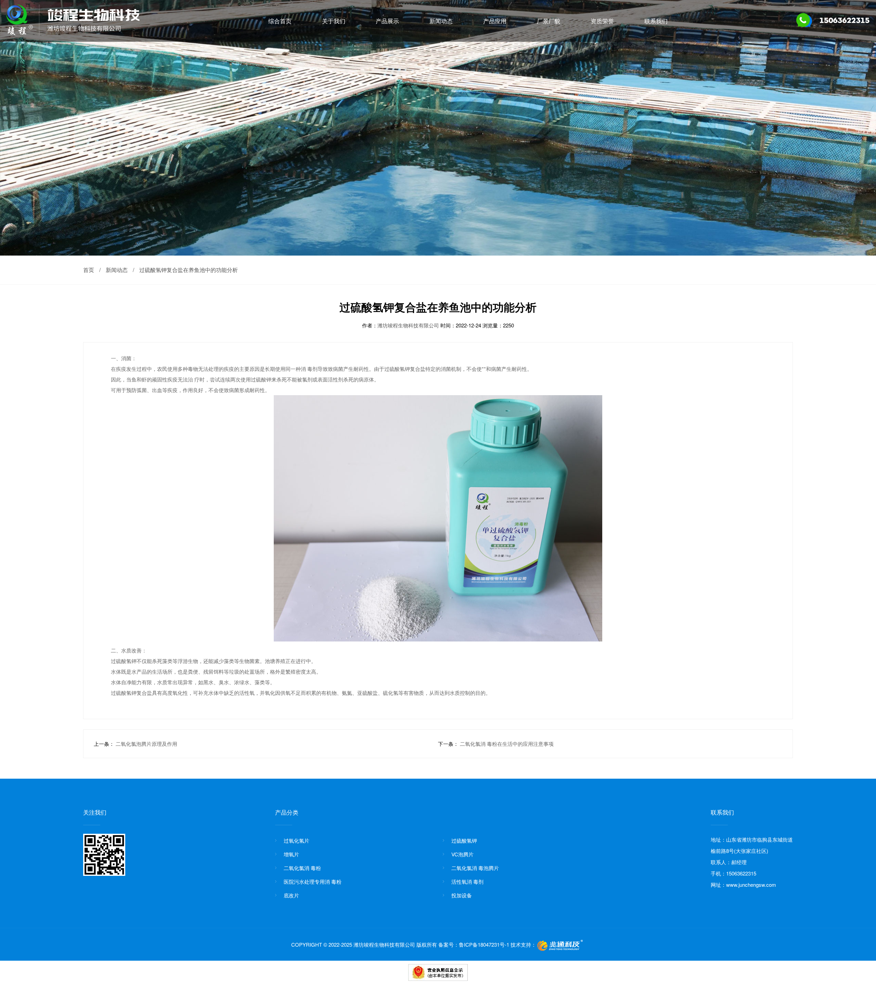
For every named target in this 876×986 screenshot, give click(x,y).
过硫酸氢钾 (464, 840)
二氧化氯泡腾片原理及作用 (146, 743)
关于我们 (333, 20)
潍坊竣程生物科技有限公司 (408, 325)
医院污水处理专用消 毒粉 (313, 881)
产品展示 (387, 20)
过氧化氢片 (296, 840)
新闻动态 (441, 20)
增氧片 (291, 854)
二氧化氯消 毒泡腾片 (475, 867)
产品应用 (494, 20)
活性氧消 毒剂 (467, 881)
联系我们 (656, 20)
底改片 (291, 895)
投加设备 (461, 895)
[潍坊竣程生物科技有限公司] (73, 34)
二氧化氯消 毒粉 (302, 867)
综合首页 (280, 20)
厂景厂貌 (548, 20)
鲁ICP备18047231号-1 (484, 944)
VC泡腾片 (462, 854)
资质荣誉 (602, 20)
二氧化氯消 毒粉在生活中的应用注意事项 (507, 743)
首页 (88, 270)
